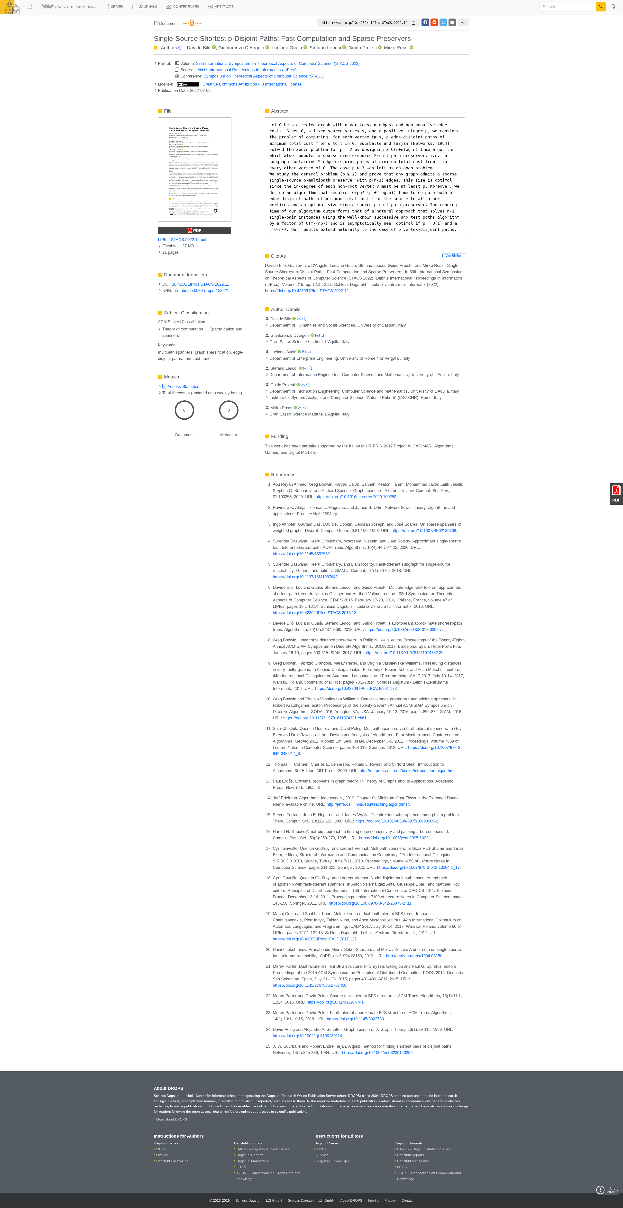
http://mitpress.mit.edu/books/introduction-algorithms (408, 770)
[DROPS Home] (30, 6)
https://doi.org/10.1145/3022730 (355, 1018)
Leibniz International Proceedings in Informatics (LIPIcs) (245, 69)
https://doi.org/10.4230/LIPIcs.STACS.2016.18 (314, 612)
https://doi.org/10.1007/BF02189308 (424, 530)
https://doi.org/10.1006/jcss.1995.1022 (393, 837)
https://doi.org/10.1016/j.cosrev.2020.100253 (356, 496)
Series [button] (116, 7)
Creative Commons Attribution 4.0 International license (251, 84)
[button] (68, 6)
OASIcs (162, 1155)
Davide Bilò (199, 47)
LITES (241, 1167)
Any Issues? (612, 1190)
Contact (407, 1200)
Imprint (373, 1200)
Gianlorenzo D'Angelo (241, 47)
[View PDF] (194, 169)
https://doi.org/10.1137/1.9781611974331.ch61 (324, 717)
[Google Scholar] (336, 513)
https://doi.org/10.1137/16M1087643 (305, 576)
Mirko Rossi (396, 47)
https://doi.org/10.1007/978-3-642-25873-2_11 (370, 903)
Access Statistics (182, 386)
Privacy (390, 1200)
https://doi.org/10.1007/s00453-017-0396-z (403, 629)
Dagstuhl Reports (250, 1155)
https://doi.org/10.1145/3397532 (301, 553)
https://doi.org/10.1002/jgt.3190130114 (307, 1035)
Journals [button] (147, 7)
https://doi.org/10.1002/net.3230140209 (377, 1052)
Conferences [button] (185, 7)
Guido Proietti (362, 47)
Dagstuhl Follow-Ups (172, 1161)
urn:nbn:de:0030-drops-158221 (201, 290)
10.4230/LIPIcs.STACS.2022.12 (200, 284)
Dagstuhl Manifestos (252, 1161)
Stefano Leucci (325, 47)
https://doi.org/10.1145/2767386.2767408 (309, 985)
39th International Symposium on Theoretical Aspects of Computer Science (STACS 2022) (278, 63)
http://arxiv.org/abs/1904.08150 (414, 955)
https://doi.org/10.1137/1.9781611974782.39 (404, 652)
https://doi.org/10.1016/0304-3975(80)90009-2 (396, 821)
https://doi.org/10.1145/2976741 (335, 1002)
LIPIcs (161, 1149)
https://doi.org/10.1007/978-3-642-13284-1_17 (418, 867)
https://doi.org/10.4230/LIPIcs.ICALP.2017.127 (315, 939)
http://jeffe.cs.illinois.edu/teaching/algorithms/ (368, 804)
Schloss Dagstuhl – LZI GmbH (259, 1200)
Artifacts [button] (224, 7)
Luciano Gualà (287, 47)
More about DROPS (171, 1119)
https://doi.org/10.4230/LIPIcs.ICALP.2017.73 (356, 688)
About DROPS (351, 1200)
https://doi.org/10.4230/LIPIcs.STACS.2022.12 (306, 290)
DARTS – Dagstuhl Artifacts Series (263, 1149)
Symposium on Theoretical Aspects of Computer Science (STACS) (264, 76)
